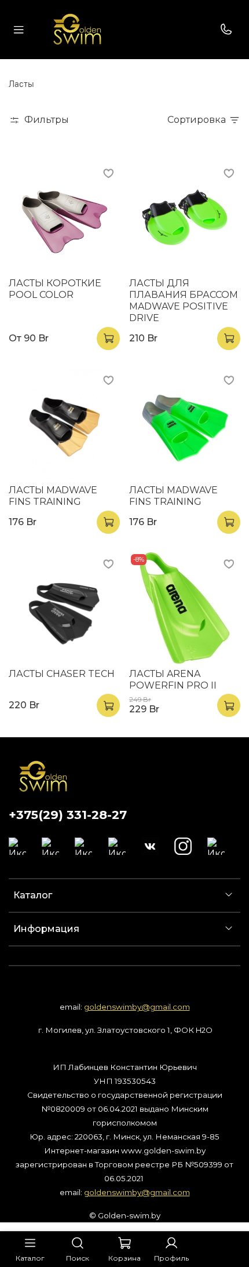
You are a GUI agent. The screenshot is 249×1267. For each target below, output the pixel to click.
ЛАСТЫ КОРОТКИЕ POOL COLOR (55, 289)
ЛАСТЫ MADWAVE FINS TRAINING (53, 496)
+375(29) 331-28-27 (68, 814)
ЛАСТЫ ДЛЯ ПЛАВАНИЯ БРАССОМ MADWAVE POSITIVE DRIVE (183, 300)
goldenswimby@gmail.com (137, 1006)
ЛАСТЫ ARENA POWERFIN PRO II (173, 679)
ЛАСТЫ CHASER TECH (62, 673)
